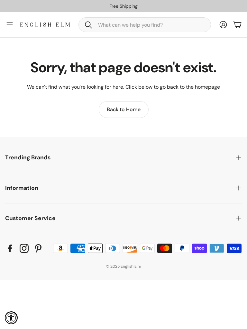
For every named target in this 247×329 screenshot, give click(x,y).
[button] (145, 25)
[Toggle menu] (9, 24)
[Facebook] (9, 248)
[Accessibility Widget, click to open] (11, 317)
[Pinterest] (38, 248)
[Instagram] (24, 248)
